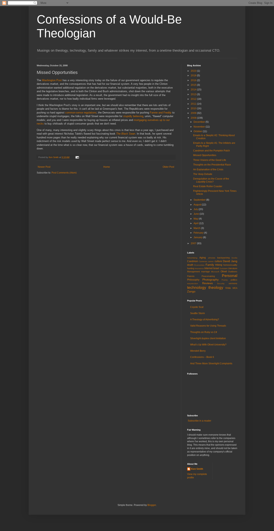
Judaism (223, 268)
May (196, 218)
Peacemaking (208, 276)
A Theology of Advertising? (204, 319)
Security (220, 283)
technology (196, 287)
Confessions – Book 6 (202, 357)
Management (193, 271)
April (196, 223)
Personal (229, 276)
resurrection (192, 283)
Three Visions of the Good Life (209, 160)
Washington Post (52, 80)
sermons (233, 283)
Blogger (151, 505)
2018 (194, 75)
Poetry (225, 280)
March (197, 228)
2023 (194, 70)
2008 (194, 117)
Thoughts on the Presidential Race (212, 164)
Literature (232, 268)
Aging (202, 257)
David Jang (230, 261)
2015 (194, 85)
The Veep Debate (202, 174)
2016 (194, 80)
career (211, 261)
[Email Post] (77, 157)
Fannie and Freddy (161, 112)
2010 (194, 108)
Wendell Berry (198, 350)
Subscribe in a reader (199, 420)
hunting (190, 268)
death (190, 264)
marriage (205, 271)
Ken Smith (197, 469)
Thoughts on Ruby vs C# (203, 332)
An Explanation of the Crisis (208, 169)
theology (215, 287)
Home (106, 166)
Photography (210, 279)
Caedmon (192, 261)
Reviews (207, 283)
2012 (194, 99)
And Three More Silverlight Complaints (211, 363)
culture (218, 261)
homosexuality (230, 265)
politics (234, 280)
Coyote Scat (196, 307)
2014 (194, 89)
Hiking (218, 264)
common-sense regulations (80, 112)
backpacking (223, 257)
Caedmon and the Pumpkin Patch (211, 150)
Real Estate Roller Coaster (207, 186)
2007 (194, 243)
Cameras (203, 261)
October (198, 131)
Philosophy (193, 279)
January (198, 237)
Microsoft (215, 272)
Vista (228, 288)
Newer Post (44, 166)
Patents (191, 276)
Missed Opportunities (204, 155)
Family (210, 264)
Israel (216, 268)
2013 (194, 94)
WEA (234, 288)
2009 (194, 113)
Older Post (168, 166)
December (200, 121)
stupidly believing (133, 116)
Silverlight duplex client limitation (208, 338)
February (199, 232)
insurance (199, 268)
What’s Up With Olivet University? (208, 344)
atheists (211, 258)
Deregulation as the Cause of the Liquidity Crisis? (211, 180)
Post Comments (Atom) (64, 172)
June (197, 213)
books (234, 258)
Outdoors (232, 271)
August (198, 204)
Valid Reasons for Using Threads (208, 325)
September (200, 199)
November (200, 126)
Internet (208, 268)
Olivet (224, 271)
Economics (199, 265)
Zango (191, 291)
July (196, 209)
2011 (194, 103)
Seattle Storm (197, 313)
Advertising (192, 258)
